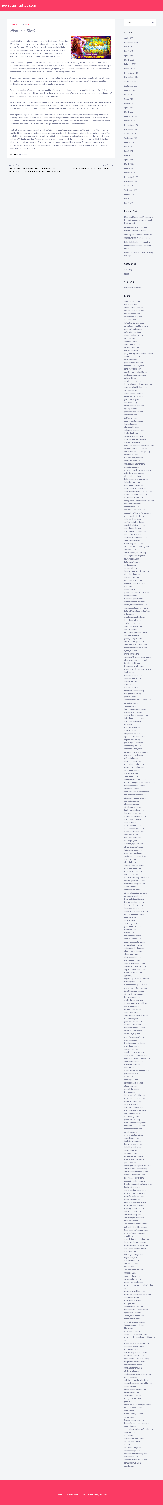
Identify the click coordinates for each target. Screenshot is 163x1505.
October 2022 (130, 185)
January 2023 (129, 172)
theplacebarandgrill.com (134, 1043)
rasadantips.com (131, 341)
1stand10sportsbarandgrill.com (137, 611)
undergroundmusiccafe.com (135, 1459)
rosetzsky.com (130, 859)
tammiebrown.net (131, 929)
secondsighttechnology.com (136, 632)
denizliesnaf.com (131, 1067)
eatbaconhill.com (131, 350)
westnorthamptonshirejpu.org (137, 451)
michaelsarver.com (132, 635)
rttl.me (127, 1444)
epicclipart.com (130, 408)
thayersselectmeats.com (134, 1098)
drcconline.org (130, 1040)
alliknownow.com (131, 788)
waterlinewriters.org (132, 1113)
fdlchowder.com (131, 1220)
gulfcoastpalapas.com (133, 1107)
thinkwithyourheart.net (134, 543)
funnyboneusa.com (132, 997)
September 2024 (131, 86)
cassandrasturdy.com (133, 748)
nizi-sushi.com (130, 920)
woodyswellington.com (134, 1315)
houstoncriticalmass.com (135, 779)
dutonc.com (129, 932)
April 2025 (128, 55)
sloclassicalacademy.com (135, 797)
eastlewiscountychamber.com (137, 791)
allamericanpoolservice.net (135, 660)
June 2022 (128, 203)
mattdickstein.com (132, 1138)
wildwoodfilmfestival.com (135, 448)
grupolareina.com (131, 467)
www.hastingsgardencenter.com (137, 1294)
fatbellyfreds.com (132, 1318)
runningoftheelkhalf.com (134, 1174)
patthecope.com (131, 1073)
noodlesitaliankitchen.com (135, 387)
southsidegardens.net (133, 1300)
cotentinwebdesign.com (134, 473)
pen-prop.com (130, 1162)
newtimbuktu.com (132, 344)
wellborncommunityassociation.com (139, 445)
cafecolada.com (131, 758)
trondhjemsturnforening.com (136, 1343)
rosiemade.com (130, 595)
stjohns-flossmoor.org (133, 994)
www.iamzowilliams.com (134, 1291)
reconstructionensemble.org (136, 1003)
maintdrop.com (130, 414)
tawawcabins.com (131, 558)
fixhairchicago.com (132, 1064)
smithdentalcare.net (132, 1456)
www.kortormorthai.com (134, 1193)
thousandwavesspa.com (134, 1027)
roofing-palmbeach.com (134, 522)
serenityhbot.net (131, 1153)
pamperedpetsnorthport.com (136, 592)
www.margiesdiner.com (134, 1217)
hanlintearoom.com (132, 1395)
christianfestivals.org (133, 945)
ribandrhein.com (130, 681)
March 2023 (129, 164)
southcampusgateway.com (135, 439)
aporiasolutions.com (132, 1101)
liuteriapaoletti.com (132, 981)
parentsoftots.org (132, 1119)
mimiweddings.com (132, 1450)
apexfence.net (130, 1466)
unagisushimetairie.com (134, 393)
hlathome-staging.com (134, 641)
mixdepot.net (130, 1272)
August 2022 (129, 194)
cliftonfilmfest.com (132, 534)
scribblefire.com (131, 702)
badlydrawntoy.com (132, 1141)
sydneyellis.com (131, 650)
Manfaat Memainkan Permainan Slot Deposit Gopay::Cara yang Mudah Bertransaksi (139, 220)
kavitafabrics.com (131, 1006)
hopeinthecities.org (132, 739)
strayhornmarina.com (133, 807)
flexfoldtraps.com (132, 1187)
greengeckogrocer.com (133, 638)
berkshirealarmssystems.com (136, 571)
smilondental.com (132, 623)
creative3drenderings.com (135, 1122)
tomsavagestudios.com (134, 666)
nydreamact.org (130, 390)
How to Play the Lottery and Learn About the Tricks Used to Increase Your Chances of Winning (34, 168)
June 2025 (128, 51)
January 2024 (129, 120)
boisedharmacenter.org (134, 718)
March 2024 (129, 112)
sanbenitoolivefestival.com (136, 752)
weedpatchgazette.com (134, 583)
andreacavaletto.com (133, 712)
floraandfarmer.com (132, 503)
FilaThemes (103, 1495)
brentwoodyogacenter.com (135, 1242)
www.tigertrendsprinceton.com (137, 1165)
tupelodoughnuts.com (133, 598)
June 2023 (128, 151)
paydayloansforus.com (133, 362)
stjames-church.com (132, 868)
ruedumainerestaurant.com (135, 856)
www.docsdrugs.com (133, 1214)
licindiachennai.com (132, 313)
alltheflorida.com (131, 1371)
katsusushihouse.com (133, 850)
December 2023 (131, 125)
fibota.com (128, 1328)
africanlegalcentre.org (133, 847)
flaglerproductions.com (134, 810)
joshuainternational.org (134, 1156)
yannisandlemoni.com (133, 580)
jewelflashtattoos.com (19, 5)
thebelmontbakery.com (134, 365)
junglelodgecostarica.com (135, 942)
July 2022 (128, 198)
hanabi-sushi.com (131, 1260)
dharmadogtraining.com (134, 1438)
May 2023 (128, 155)
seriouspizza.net (131, 1079)
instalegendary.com (132, 381)
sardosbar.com (130, 565)
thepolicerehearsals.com (134, 785)
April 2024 (128, 107)
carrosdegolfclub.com (133, 497)
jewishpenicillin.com (132, 663)
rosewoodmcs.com (132, 1276)
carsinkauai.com (130, 1377)
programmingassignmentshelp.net (138, 353)
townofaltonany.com (133, 972)
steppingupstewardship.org (135, 1248)
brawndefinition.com (132, 813)
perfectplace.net (131, 696)
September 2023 (131, 138)
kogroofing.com (130, 424)
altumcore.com (130, 1086)
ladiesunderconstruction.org (136, 479)
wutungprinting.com (132, 960)
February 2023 (130, 168)
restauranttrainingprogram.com (137, 657)
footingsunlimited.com (134, 1208)
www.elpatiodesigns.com (134, 1321)
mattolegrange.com (132, 938)
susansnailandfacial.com (134, 1159)
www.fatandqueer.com (134, 1196)
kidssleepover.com (132, 356)
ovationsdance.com (132, 678)
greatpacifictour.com (133, 1021)
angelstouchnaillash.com (134, 617)
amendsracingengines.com (135, 1190)
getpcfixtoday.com (132, 399)
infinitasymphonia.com (133, 843)
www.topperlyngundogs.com (136, 1171)
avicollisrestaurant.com (134, 1037)
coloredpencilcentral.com (135, 531)
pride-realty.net (130, 1386)
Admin (26, 24)
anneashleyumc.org (132, 1199)
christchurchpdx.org (132, 825)
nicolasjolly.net (130, 840)
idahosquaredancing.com (134, 555)
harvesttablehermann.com (135, 494)
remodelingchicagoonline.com (136, 1239)
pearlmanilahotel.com (133, 411)
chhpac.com (129, 1435)
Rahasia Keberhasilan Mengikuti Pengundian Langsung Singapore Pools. (137, 245)
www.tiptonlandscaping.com (136, 1245)
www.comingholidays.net (134, 767)
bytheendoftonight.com (134, 736)
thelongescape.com (132, 935)
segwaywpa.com (131, 1104)
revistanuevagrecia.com (134, 865)
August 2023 (129, 142)
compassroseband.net (133, 1082)
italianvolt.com (130, 568)
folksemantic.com (132, 562)
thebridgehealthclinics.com (135, 1110)
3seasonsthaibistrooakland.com (137, 699)
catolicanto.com (131, 687)
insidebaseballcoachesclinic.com (137, 1374)
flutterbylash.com (131, 1392)
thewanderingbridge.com (134, 899)
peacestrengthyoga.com (134, 1181)
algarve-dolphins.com (133, 951)
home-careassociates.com (135, 709)
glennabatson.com (132, 804)
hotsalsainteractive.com (134, 323)
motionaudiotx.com (132, 1441)
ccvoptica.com (130, 1251)
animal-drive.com (131, 1089)
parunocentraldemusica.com (136, 1334)
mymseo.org (129, 1432)
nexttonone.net (131, 1150)
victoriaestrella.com (132, 1024)
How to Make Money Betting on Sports (93, 166)
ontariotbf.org (130, 378)
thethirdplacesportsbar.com (136, 1309)
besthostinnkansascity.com (135, 1453)
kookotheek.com (131, 433)
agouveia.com (130, 1426)
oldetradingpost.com (133, 476)
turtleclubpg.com (131, 1018)
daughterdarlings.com (133, 316)
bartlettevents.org (132, 460)
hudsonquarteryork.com (134, 1325)
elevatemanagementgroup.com (137, 1404)
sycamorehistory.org (132, 1279)
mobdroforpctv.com (132, 745)
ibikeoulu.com (130, 886)
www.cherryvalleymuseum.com (137, 470)
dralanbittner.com (131, 577)
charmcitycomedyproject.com (136, 877)
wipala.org (128, 724)
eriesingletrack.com (132, 589)
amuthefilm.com (131, 834)
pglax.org (128, 975)
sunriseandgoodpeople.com (135, 984)
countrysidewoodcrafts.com (136, 372)
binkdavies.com (130, 822)
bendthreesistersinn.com (134, 991)
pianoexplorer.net (131, 1297)
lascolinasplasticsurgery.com (136, 1230)
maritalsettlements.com (134, 963)
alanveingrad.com (131, 954)
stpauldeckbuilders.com (134, 1205)
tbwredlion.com (131, 1349)
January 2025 (129, 68)
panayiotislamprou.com (134, 436)
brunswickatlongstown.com (136, 911)
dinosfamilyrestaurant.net (135, 488)
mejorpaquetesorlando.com (136, 607)
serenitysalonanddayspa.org (136, 326)
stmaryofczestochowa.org (135, 892)
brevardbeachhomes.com (134, 509)
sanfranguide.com (131, 770)
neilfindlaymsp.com (132, 1033)
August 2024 (129, 90)
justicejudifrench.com (133, 896)
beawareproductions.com (135, 880)
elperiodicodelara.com (133, 307)
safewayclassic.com (132, 368)
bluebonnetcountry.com (134, 405)
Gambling (23, 154)
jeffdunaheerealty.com (134, 1177)
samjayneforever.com (133, 1364)
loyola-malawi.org (132, 727)
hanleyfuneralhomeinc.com (135, 604)
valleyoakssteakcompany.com (137, 1058)
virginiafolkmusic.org (133, 675)
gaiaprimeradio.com (132, 926)
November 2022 (131, 181)
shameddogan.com (132, 1116)
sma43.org (128, 1236)
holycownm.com (131, 1012)
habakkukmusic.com (132, 1147)
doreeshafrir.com (131, 874)
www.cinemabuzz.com (133, 1269)
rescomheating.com (132, 1447)
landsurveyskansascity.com (135, 1202)
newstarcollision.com (133, 626)
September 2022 (131, 190)
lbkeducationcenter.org (134, 690)
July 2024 (128, 94)
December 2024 (131, 73)
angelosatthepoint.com (134, 1052)
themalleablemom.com (134, 902)
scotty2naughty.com (133, 871)
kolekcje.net (129, 684)
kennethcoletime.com (133, 905)
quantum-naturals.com (134, 1355)
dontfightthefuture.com (134, 525)
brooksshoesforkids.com (134, 1095)
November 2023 (131, 129)
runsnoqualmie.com (132, 1211)
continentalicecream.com (135, 816)
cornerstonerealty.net (133, 1282)
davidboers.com (130, 1132)
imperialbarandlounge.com (135, 537)
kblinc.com (128, 586)
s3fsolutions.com (131, 506)
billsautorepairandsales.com (136, 1352)
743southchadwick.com (134, 516)
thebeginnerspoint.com (134, 764)
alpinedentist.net (131, 427)
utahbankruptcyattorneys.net (136, 546)
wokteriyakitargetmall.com (135, 644)
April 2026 (128, 38)
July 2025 (128, 46)
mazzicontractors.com (133, 1306)
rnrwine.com (129, 1416)
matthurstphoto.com (133, 1367)
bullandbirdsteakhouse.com (135, 1227)
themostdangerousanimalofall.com (139, 782)
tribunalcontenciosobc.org (135, 794)
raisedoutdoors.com (132, 540)
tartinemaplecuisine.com (134, 914)
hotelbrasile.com (131, 454)
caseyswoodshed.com (133, 1061)
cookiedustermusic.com (134, 1000)
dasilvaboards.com (132, 801)
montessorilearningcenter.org (136, 1358)
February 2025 (130, 64)
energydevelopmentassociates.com (139, 500)
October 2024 (130, 81)
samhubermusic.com (132, 1462)
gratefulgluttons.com (133, 742)
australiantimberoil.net (134, 485)
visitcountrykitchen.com (134, 948)
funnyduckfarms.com (133, 1398)
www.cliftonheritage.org (134, 1233)
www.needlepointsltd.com (135, 1223)
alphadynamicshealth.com (135, 1389)
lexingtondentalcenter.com (135, 647)
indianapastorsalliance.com (135, 1055)
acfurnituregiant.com (133, 332)
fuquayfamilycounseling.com (136, 1423)
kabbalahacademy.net (133, 620)
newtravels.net (130, 359)
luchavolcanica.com (132, 1009)
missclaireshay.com (132, 301)
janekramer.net (130, 917)
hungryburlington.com (133, 908)
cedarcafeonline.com (133, 329)
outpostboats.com (132, 733)
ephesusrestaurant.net (133, 1312)
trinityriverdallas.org (132, 693)
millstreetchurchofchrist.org (136, 1380)
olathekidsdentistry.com (134, 601)
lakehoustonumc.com (133, 1144)
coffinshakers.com (132, 889)
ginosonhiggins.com (132, 957)
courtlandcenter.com (133, 1030)
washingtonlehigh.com (133, 1254)
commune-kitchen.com (134, 831)
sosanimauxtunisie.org (133, 421)
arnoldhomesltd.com (133, 528)
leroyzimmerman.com (133, 1407)
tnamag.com (129, 1092)
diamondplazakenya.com (134, 1346)
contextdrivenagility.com (134, 883)
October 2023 (130, 133)
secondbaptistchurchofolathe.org (138, 1429)
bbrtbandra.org (130, 402)
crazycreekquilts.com (133, 819)
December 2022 (131, 177)
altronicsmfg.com (131, 347)
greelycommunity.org (133, 853)
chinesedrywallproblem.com (136, 987)
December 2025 (131, 42)
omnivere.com (130, 338)
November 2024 (131, 77)
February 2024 (130, 116)
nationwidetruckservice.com (136, 1015)
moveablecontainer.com (134, 463)
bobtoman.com (130, 418)
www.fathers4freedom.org (135, 1168)
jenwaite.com (130, 1401)
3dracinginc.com (131, 776)
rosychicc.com (130, 730)
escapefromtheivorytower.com (137, 512)
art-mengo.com (130, 923)
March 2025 (129, 59)
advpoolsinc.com (131, 1049)
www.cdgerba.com (132, 1331)
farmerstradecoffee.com (134, 1125)
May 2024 (128, 103)
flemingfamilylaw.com (133, 1413)
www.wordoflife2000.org (135, 552)
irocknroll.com (130, 549)
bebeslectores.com (132, 482)
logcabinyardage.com (133, 1128)
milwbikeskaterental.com (135, 966)
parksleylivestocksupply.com (136, 715)
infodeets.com (130, 319)
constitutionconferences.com (136, 1070)
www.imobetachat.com (134, 1135)
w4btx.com (129, 614)
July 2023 (128, 146)
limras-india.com (131, 304)
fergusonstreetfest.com (134, 1361)
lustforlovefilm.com (133, 837)
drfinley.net (129, 1410)
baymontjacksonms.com (134, 969)
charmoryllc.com (131, 773)
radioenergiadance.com (134, 430)
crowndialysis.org (131, 653)
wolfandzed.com (131, 1263)
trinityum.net (129, 1303)
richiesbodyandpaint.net (134, 310)
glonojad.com (130, 862)
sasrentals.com (130, 629)
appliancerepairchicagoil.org (135, 375)
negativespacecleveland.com (136, 978)
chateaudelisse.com (132, 442)
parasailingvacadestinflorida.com (138, 1383)
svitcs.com (128, 1076)
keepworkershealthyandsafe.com (138, 384)
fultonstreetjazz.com (133, 457)
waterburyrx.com (131, 1046)
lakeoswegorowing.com (134, 1420)
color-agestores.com (133, 721)
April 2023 (128, 159)
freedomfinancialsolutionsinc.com (138, 1184)
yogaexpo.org (130, 706)
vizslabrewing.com (132, 574)
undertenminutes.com (133, 335)
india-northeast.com (132, 519)
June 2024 (128, 99)
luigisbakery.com (131, 1257)
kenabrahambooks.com (134, 828)
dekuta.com (129, 1266)
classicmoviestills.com (133, 755)
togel (126, 273)
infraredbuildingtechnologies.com (138, 491)
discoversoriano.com (132, 761)
